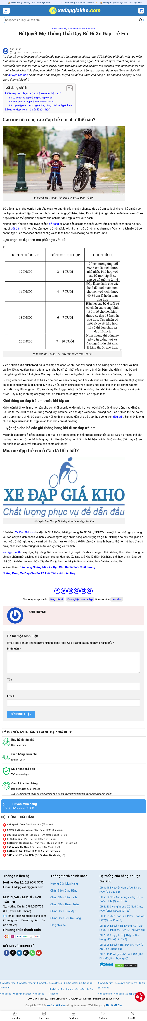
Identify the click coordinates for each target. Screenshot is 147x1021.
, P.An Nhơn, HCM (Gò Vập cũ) (30, 824)
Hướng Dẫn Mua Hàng (64, 883)
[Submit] (140, 20)
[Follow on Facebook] (7, 953)
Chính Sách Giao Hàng (63, 890)
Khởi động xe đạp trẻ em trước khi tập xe (33, 101)
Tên (9, 679)
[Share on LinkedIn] (83, 591)
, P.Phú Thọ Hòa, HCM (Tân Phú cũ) (31, 839)
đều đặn (118, 416)
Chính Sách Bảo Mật (62, 911)
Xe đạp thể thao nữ (26, 983)
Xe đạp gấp (38, 994)
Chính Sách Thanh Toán (64, 904)
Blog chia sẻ (59, 28)
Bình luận (14, 648)
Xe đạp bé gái (86, 983)
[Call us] (32, 953)
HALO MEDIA (114, 1005)
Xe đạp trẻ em (56, 983)
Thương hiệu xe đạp (75, 989)
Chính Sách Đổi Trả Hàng (65, 918)
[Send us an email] (26, 953)
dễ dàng (54, 224)
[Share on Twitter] (64, 591)
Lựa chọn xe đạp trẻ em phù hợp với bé (32, 97)
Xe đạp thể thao (7, 983)
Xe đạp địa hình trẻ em (126, 983)
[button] (6, 11)
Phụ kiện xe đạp (56, 989)
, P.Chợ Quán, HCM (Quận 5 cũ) (35, 830)
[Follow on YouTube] (39, 953)
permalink (117, 599)
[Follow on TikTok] (13, 953)
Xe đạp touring (105, 994)
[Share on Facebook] (57, 591)
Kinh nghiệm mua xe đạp (81, 28)
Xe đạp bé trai (71, 983)
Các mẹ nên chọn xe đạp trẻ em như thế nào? (34, 93)
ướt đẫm (16, 228)
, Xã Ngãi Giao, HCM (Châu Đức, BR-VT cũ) (37, 835)
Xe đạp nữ (119, 994)
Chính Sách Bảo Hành (63, 897)
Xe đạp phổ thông (134, 994)
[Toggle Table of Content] (68, 88)
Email (10, 696)
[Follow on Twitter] (19, 953)
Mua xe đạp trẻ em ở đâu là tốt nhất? (28, 109)
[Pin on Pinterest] (77, 591)
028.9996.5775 (23, 808)
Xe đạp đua (5, 994)
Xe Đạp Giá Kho (18, 75)
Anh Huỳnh (15, 49)
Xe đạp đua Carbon (22, 994)
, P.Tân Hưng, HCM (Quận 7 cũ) (33, 847)
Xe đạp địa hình (106, 983)
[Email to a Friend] (70, 591)
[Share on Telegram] (90, 591)
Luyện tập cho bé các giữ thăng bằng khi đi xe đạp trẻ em (42, 105)
